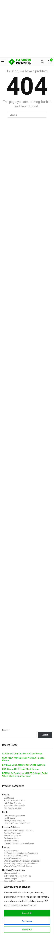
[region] (27, 909)
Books (5, 812)
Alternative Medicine (12, 873)
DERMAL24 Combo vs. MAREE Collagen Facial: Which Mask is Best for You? (25, 774)
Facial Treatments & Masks (15, 801)
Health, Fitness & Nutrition (14, 821)
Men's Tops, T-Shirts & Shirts (16, 856)
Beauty (6, 794)
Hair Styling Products (12, 803)
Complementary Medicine (14, 815)
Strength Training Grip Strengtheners (19, 843)
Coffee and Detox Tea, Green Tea (17, 876)
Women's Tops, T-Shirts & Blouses (18, 866)
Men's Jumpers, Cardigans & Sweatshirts (21, 853)
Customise (27, 921)
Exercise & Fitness (11, 827)
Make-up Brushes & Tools (14, 806)
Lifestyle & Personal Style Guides (17, 823)
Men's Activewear (11, 851)
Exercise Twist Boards (13, 833)
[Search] (42, 62)
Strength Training (11, 841)
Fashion (6, 847)
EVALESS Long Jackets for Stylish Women (23, 765)
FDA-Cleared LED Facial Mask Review (20, 769)
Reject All (27, 929)
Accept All (27, 913)
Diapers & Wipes (10, 878)
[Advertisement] (27, 29)
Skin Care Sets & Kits (12, 808)
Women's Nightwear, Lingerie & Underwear (21, 863)
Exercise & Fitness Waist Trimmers (18, 830)
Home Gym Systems (12, 836)
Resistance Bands (11, 838)
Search (5, 730)
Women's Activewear (12, 858)
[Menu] (3, 62)
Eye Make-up (9, 798)
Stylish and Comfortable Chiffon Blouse (22, 753)
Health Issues (9, 818)
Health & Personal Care (13, 870)
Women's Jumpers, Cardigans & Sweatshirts (22, 861)
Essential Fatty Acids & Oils (15, 881)
